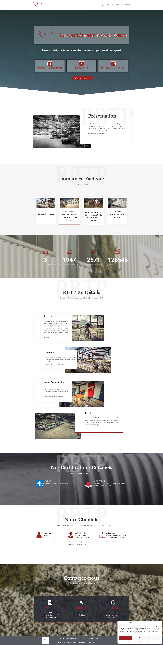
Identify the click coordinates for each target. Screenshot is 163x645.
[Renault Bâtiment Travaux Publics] (38, 5)
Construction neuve (46, 214)
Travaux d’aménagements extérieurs (117, 214)
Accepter (125, 638)
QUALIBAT (96, 418)
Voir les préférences (153, 638)
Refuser (140, 638)
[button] (159, 623)
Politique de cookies (133, 642)
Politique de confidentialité (144, 642)
